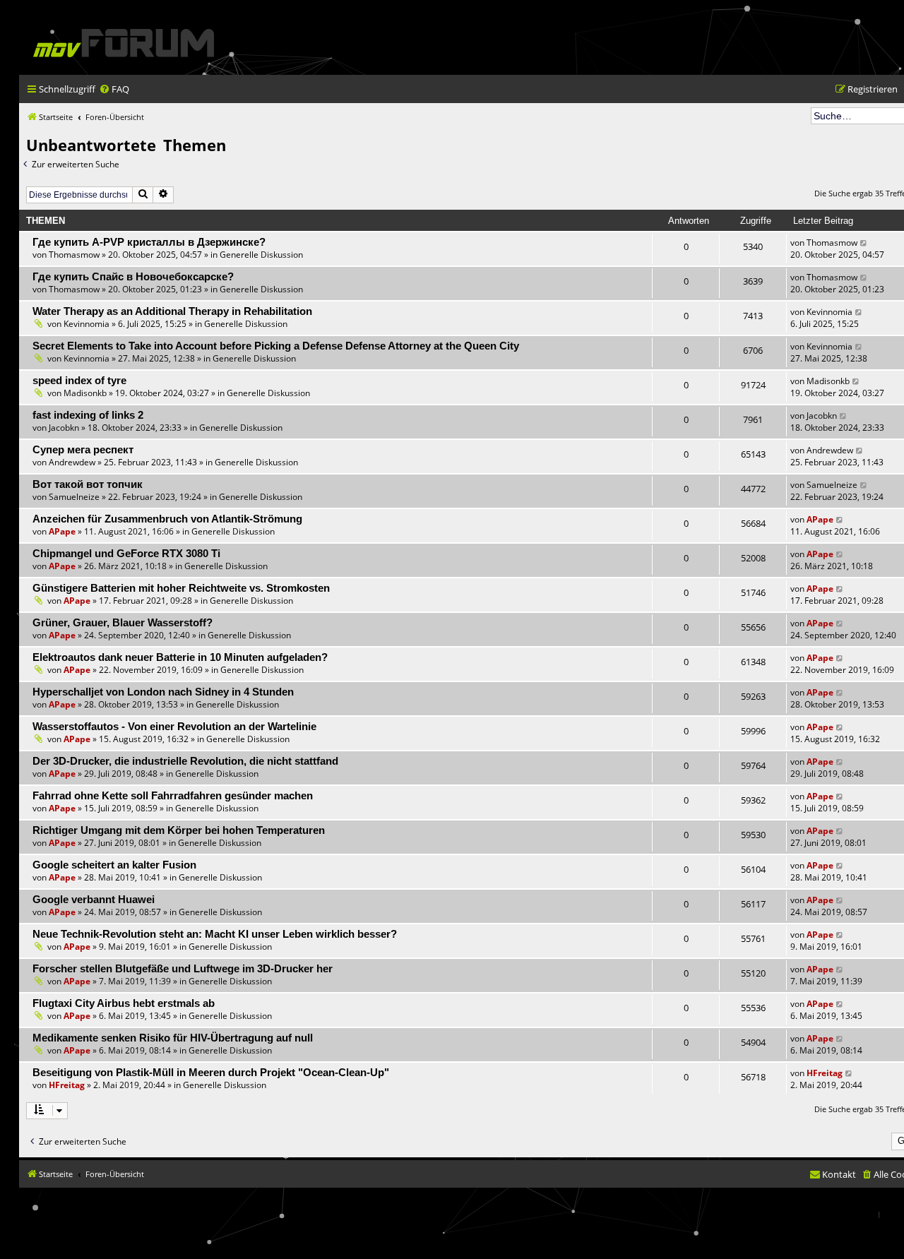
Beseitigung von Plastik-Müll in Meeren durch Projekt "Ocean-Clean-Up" (210, 1072)
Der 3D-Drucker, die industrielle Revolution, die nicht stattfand (185, 761)
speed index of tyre (79, 380)
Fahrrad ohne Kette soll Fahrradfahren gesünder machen (172, 795)
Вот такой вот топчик (87, 484)
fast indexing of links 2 (87, 415)
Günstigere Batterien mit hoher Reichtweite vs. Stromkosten (181, 588)
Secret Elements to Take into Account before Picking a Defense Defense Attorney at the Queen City (275, 346)
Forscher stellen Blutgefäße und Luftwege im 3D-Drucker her (182, 968)
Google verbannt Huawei (93, 899)
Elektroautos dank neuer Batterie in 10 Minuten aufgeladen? (180, 657)
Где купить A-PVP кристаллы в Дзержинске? (149, 242)
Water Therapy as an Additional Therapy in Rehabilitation (172, 311)
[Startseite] (124, 42)
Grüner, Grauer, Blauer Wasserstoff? (122, 622)
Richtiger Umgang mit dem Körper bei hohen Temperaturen (178, 830)
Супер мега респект (82, 449)
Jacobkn (64, 428)
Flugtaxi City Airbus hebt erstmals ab (123, 1003)
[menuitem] (114, 89)
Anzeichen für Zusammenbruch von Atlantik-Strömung (167, 519)
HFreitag (67, 1085)
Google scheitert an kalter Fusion (114, 865)
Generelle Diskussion (261, 255)
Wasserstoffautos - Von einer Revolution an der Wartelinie (174, 726)
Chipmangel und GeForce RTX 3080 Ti (126, 553)
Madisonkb (85, 393)
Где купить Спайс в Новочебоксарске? (133, 276)
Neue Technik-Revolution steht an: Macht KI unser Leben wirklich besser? (214, 934)
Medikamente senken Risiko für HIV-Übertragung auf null (172, 1038)
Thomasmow (74, 255)
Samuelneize (74, 497)
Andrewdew (72, 462)
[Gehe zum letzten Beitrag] (864, 243)
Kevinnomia (86, 324)
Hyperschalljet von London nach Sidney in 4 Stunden (163, 692)
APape (62, 531)
